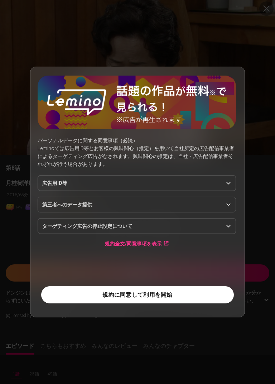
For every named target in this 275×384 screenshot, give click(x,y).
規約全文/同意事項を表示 (133, 243)
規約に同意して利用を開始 (137, 294)
